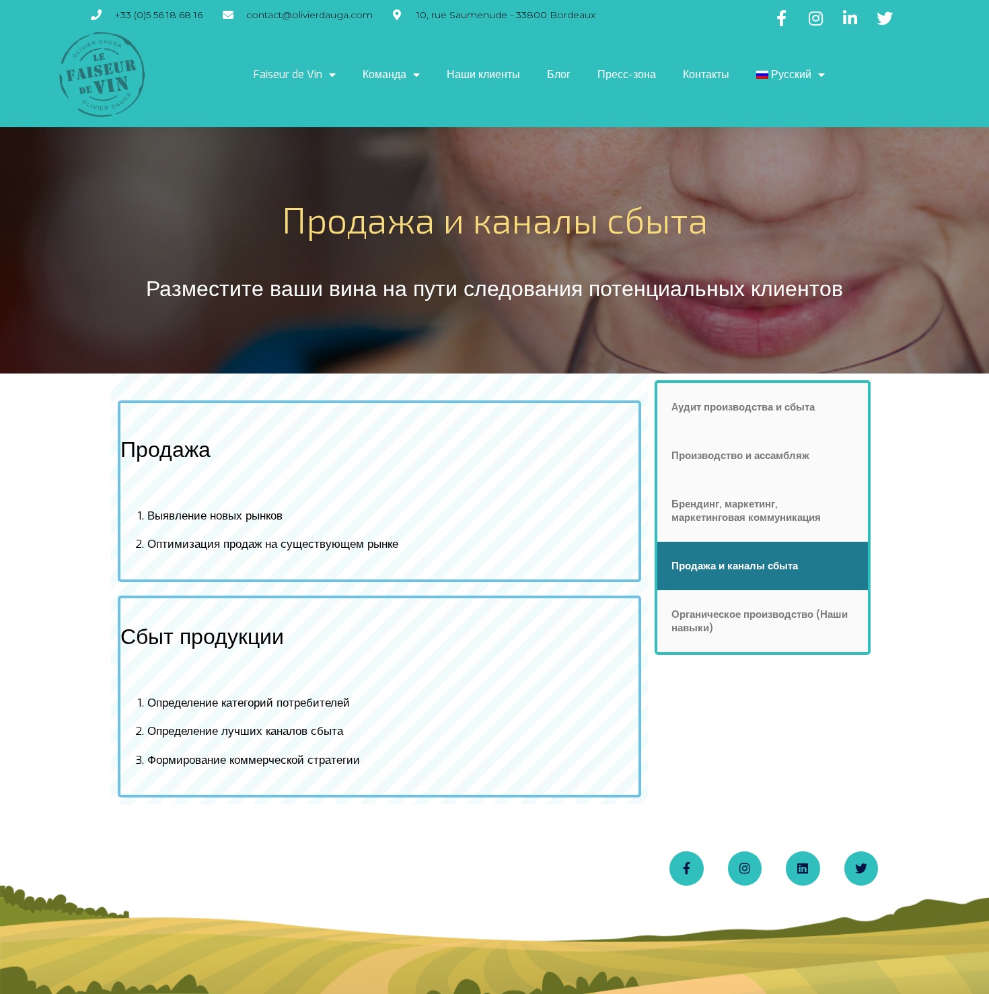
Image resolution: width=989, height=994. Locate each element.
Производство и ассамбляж (740, 455)
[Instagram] (745, 868)
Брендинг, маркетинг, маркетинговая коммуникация (746, 510)
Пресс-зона (626, 74)
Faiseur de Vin (288, 74)
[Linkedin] (802, 868)
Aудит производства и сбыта (743, 407)
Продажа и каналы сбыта (734, 566)
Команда (384, 74)
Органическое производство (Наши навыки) (759, 621)
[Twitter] (861, 868)
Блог (559, 74)
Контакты (706, 74)
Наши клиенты (483, 74)
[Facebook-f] (686, 868)
